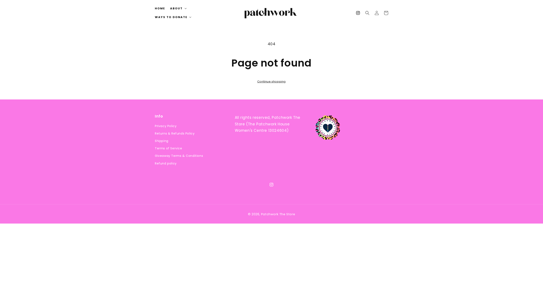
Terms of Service (168, 148)
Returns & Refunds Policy (175, 133)
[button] (367, 13)
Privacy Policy (165, 126)
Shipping (161, 141)
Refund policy (166, 163)
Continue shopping (271, 81)
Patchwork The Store (278, 214)
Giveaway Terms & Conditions (179, 156)
